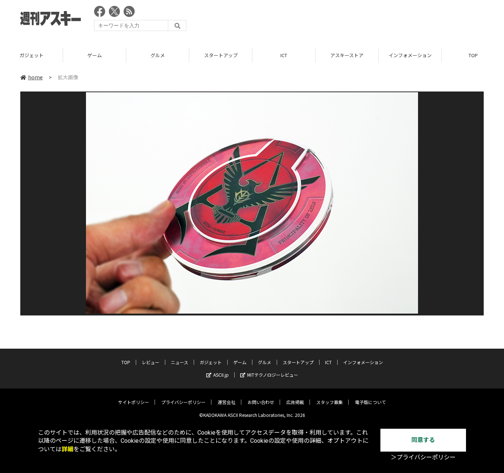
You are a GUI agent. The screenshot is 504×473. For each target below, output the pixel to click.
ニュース (179, 362)
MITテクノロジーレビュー (272, 375)
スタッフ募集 (329, 402)
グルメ (158, 55)
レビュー (150, 362)
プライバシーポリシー (183, 402)
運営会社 (226, 402)
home (35, 77)
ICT (283, 55)
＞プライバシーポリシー (423, 457)
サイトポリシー (133, 402)
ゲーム (94, 55)
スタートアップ (221, 55)
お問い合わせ (261, 402)
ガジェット (32, 55)
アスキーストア (346, 55)
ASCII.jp (221, 375)
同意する (423, 439)
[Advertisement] (349, 20)
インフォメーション (410, 55)
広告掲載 (295, 402)
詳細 (67, 449)
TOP (125, 362)
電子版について (370, 402)
